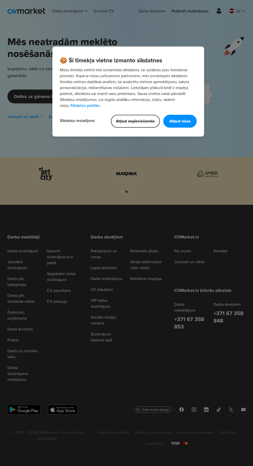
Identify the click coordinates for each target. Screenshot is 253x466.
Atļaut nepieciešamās (135, 121)
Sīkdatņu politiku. (85, 105)
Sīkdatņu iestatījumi (77, 120)
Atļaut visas (180, 121)
